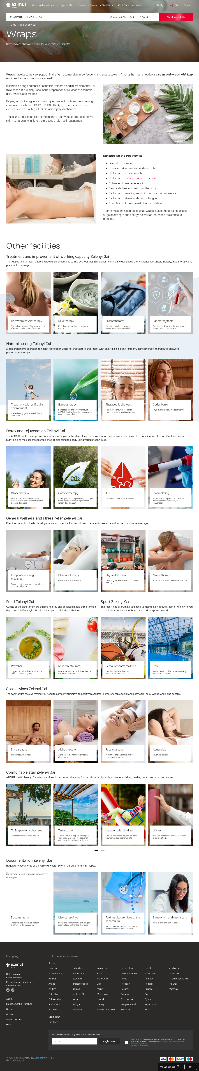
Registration (109, 1041)
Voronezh (53, 1009)
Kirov (99, 973)
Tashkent (53, 1021)
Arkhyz (52, 988)
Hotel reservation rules (139, 1046)
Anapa (52, 983)
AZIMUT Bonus (107, 5)
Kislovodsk (102, 978)
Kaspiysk (77, 1009)
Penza (124, 978)
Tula (147, 994)
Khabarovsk (175, 968)
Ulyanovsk (150, 1004)
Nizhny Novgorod (106, 1009)
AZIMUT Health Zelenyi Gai (23, 24)
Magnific (20, 1060)
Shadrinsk (174, 973)
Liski (99, 983)
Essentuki (77, 978)
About (9, 998)
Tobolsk (149, 983)
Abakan (52, 978)
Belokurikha (55, 999)
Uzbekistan (54, 1016)
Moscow (53, 968)
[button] (96, 850)
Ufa (147, 1009)
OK (190, 1067)
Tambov (149, 978)
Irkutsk (76, 988)
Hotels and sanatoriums (44, 5)
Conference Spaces (87, 5)
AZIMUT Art (123, 5)
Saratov (125, 994)
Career (9, 1009)
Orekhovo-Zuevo (129, 973)
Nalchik (100, 999)
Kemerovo (102, 968)
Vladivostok (54, 1004)
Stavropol (150, 973)
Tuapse (149, 988)
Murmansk (102, 994)
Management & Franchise (19, 1003)
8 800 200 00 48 (14, 977)
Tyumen (149, 999)
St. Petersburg (56, 973)
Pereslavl (125, 983)
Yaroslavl (173, 988)
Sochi (148, 968)
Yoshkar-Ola (79, 994)
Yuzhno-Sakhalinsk (179, 978)
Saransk (125, 988)
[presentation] (11, 815)
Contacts (136, 5)
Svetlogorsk (127, 999)
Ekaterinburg (79, 973)
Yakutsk (173, 983)
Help (8, 1024)
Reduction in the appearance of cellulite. (133, 178)
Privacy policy (164, 1041)
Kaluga (76, 1004)
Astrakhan (54, 994)
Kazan (76, 999)
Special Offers (67, 5)
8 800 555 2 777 (13, 985)
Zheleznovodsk (80, 983)
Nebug (100, 1004)
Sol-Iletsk (125, 1009)
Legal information (42, 1058)
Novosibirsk (127, 968)
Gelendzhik (78, 968)
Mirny (100, 988)
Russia (52, 963)
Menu (187, 5)
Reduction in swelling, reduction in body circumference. (143, 193)
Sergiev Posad (128, 1004)
